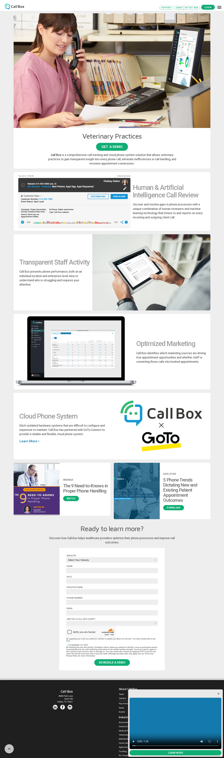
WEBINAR (68, 480)
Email (70, 608)
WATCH (71, 498)
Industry (71, 555)
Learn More (175, 752)
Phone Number (74, 598)
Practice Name (75, 587)
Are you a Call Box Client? (81, 619)
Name (70, 566)
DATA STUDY (169, 474)
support (166, 8)
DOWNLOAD (173, 507)
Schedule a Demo (112, 662)
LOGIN (208, 7)
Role (69, 577)
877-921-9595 (191, 8)
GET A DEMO (112, 147)
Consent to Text (79, 645)
